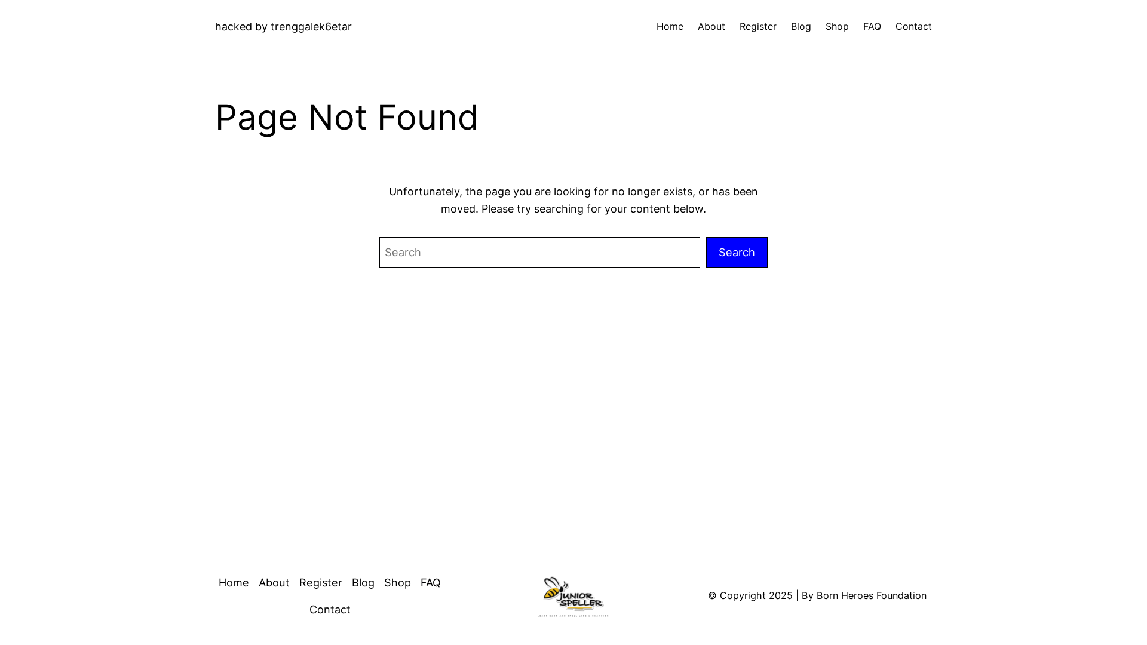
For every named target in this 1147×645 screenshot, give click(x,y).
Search (737, 252)
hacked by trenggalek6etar (283, 26)
